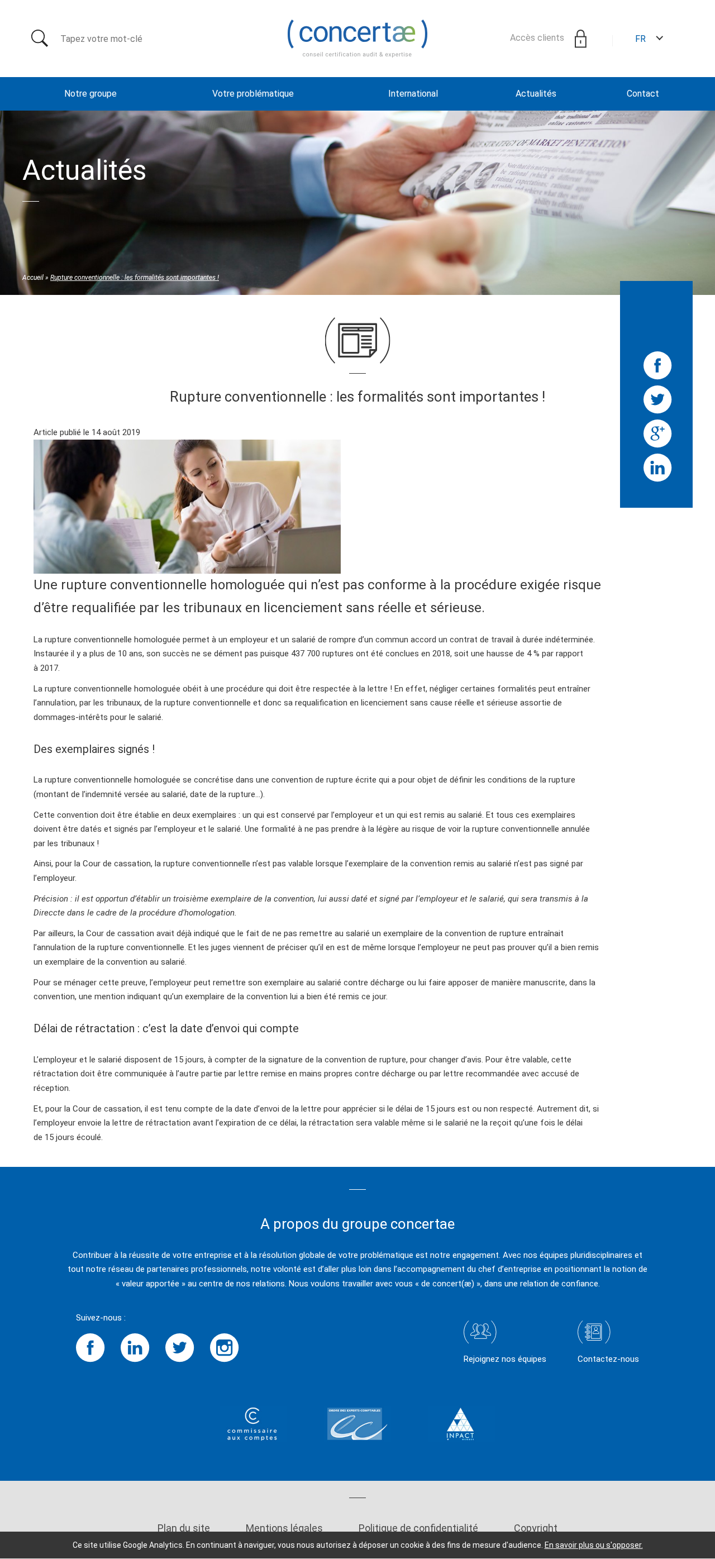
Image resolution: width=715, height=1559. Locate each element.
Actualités (536, 93)
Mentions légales (284, 1528)
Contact (643, 93)
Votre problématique (253, 93)
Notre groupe (90, 93)
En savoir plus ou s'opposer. (594, 1545)
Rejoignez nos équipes (505, 1359)
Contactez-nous (608, 1359)
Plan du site (184, 1528)
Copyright (535, 1528)
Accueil (33, 278)
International (413, 93)
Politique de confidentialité (418, 1528)
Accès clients (538, 37)
